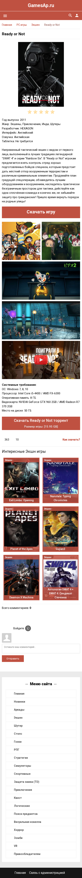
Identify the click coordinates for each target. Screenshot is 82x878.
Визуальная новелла (27, 821)
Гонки (18, 741)
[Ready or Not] (41, 75)
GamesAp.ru (41, 5)
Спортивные (22, 773)
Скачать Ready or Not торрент (41, 423)
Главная (19, 693)
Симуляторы (22, 765)
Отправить (12, 658)
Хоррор (19, 829)
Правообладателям (27, 853)
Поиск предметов (26, 813)
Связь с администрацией (47, 873)
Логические (22, 805)
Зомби (18, 837)
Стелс (18, 733)
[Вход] (28, 628)
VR (15, 845)
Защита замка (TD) (26, 781)
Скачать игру (41, 212)
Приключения (23, 789)
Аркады (19, 709)
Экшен (18, 717)
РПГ (16, 749)
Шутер (18, 725)
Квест (18, 797)
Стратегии (21, 757)
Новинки (19, 701)
